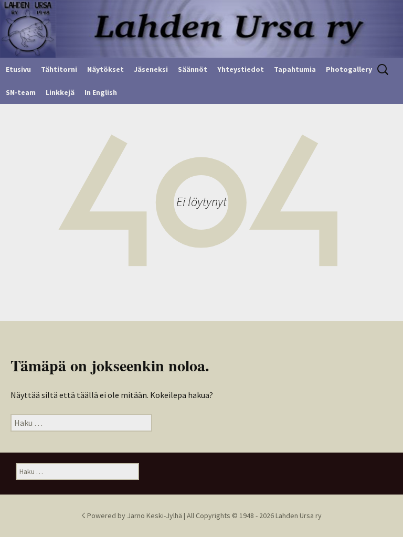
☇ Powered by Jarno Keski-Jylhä (132, 515)
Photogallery (349, 69)
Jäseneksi (151, 69)
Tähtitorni (59, 69)
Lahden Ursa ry (298, 515)
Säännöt (192, 69)
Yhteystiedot (240, 69)
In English (100, 92)
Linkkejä (60, 92)
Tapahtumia (295, 69)
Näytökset (105, 69)
